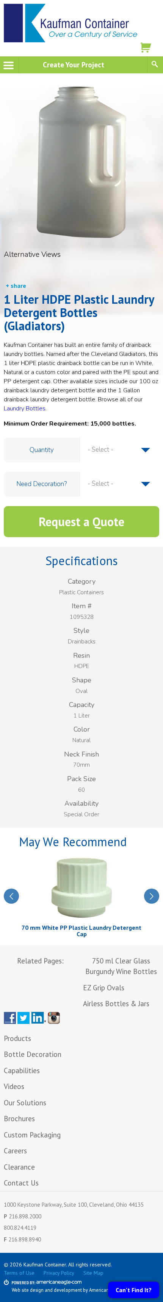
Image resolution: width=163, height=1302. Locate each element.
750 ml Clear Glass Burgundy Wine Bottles (121, 966)
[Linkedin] (38, 1018)
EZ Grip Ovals (103, 987)
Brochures (19, 1118)
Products (17, 1038)
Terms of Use (19, 1272)
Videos (14, 1086)
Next (151, 896)
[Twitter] (23, 1018)
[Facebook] (10, 1018)
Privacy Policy (59, 1272)
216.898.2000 (25, 1216)
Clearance (19, 1166)
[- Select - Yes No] (119, 484)
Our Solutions (25, 1102)
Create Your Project (73, 64)
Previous (11, 896)
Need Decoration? (41, 484)
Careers (15, 1150)
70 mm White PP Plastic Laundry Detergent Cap (81, 931)
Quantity (42, 450)
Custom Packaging (33, 1134)
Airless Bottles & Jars (116, 1003)
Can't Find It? (134, 1290)
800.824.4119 (20, 1227)
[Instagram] (55, 1018)
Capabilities (22, 1070)
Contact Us (21, 1182)
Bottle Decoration (32, 1054)
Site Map (93, 1272)
